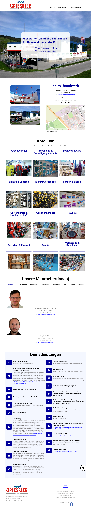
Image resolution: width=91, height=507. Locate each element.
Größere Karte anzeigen (51, 131)
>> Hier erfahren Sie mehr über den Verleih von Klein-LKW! (65, 435)
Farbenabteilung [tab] (45, 284)
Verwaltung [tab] (72, 284)
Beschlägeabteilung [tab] (34, 284)
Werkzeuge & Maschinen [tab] (10, 285)
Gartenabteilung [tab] (23, 284)
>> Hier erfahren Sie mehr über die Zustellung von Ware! (65, 451)
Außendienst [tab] (80, 284)
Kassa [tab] (65, 284)
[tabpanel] (45, 316)
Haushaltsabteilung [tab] (56, 284)
